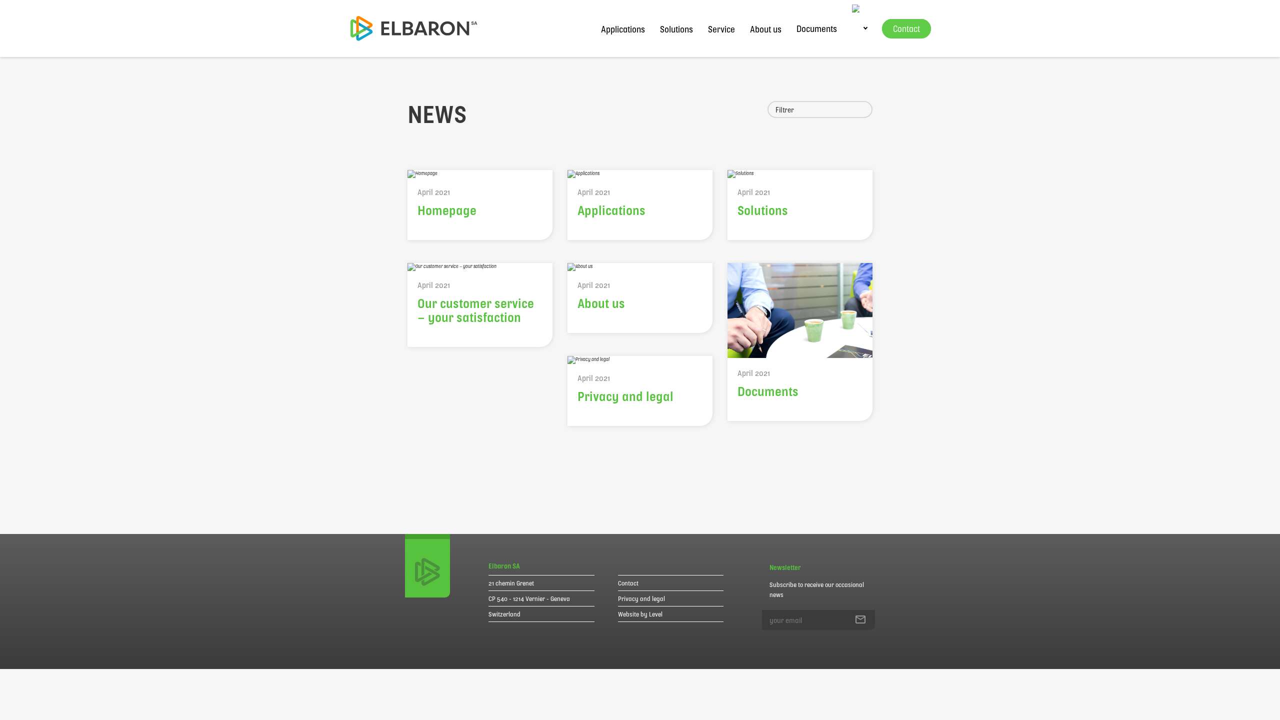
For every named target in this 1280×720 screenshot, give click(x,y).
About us (766, 29)
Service (721, 29)
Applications (623, 29)
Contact (628, 583)
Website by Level (640, 614)
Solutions (676, 29)
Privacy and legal (641, 598)
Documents (816, 28)
